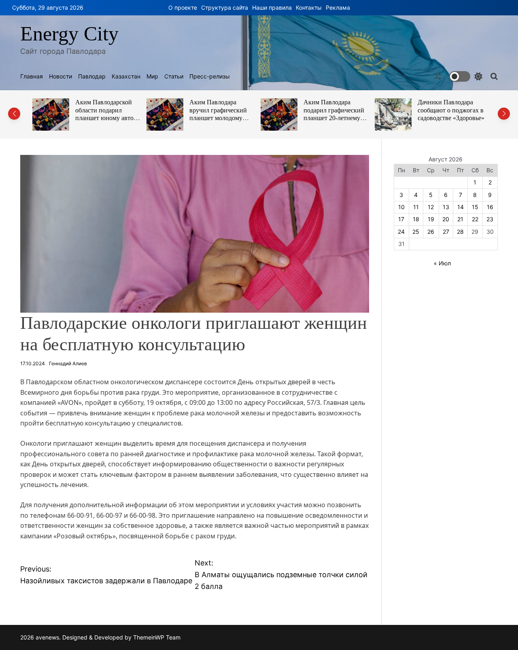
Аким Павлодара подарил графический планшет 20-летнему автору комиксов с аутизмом (334, 118)
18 (416, 219)
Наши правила (272, 7)
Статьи (173, 76)
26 (430, 231)
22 (475, 219)
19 (431, 219)
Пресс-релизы (209, 76)
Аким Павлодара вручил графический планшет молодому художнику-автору (218, 114)
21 (460, 219)
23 (489, 219)
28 (460, 231)
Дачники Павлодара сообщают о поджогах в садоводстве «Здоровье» (451, 110)
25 (415, 231)
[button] (14, 114)
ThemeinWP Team (156, 637)
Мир (152, 76)
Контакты (309, 7)
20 (445, 219)
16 (490, 206)
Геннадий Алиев (68, 363)
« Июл (442, 263)
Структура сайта (224, 7)
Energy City (69, 33)
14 (460, 206)
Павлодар (92, 76)
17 (401, 219)
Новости (60, 76)
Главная (31, 76)
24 (401, 231)
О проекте (182, 7)
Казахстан (126, 76)
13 (446, 206)
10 (401, 206)
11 (416, 206)
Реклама (338, 7)
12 (431, 206)
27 (446, 231)
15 (475, 206)
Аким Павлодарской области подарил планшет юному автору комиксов (107, 114)
